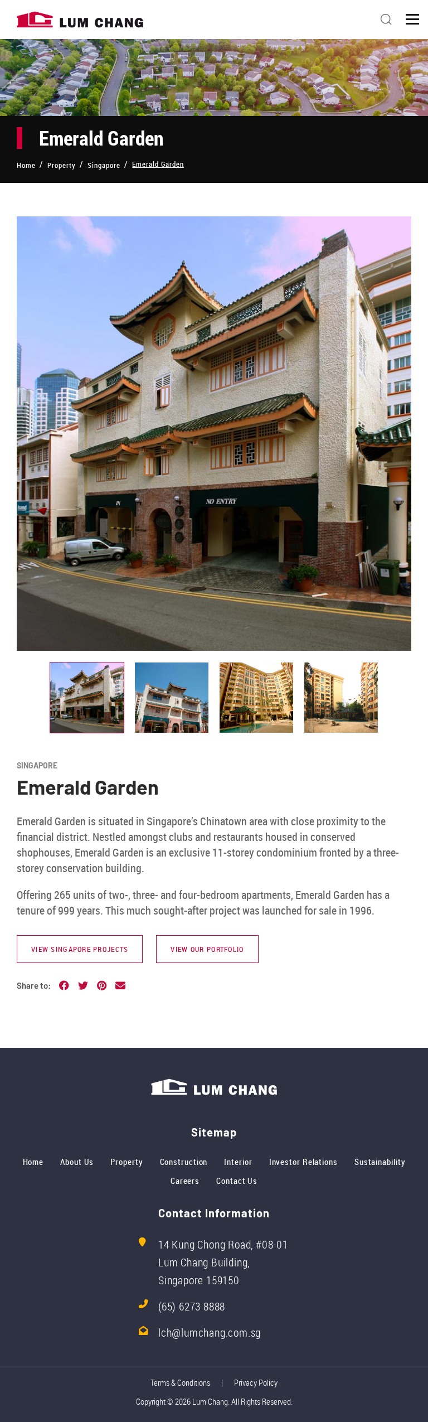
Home (33, 1161)
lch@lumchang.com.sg (209, 1332)
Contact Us (236, 1180)
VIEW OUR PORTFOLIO (207, 949)
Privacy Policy (256, 1382)
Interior (238, 1161)
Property (126, 1161)
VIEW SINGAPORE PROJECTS (79, 949)
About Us (77, 1161)
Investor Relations (303, 1161)
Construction (184, 1161)
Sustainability (380, 1161)
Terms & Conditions (180, 1382)
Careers (185, 1180)
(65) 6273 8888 (191, 1306)
